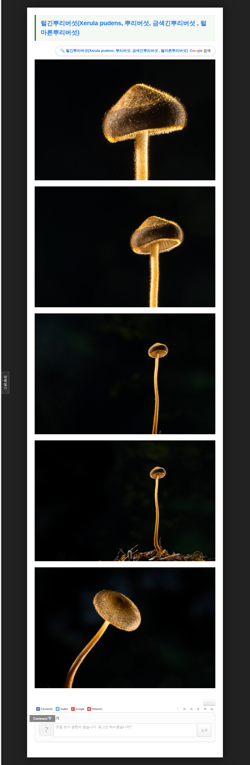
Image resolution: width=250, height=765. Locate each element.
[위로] (198, 709)
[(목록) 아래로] (205, 709)
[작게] (191, 709)
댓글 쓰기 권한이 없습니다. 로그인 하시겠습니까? (94, 727)
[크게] (184, 709)
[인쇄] (211, 709)
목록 (209, 702)
